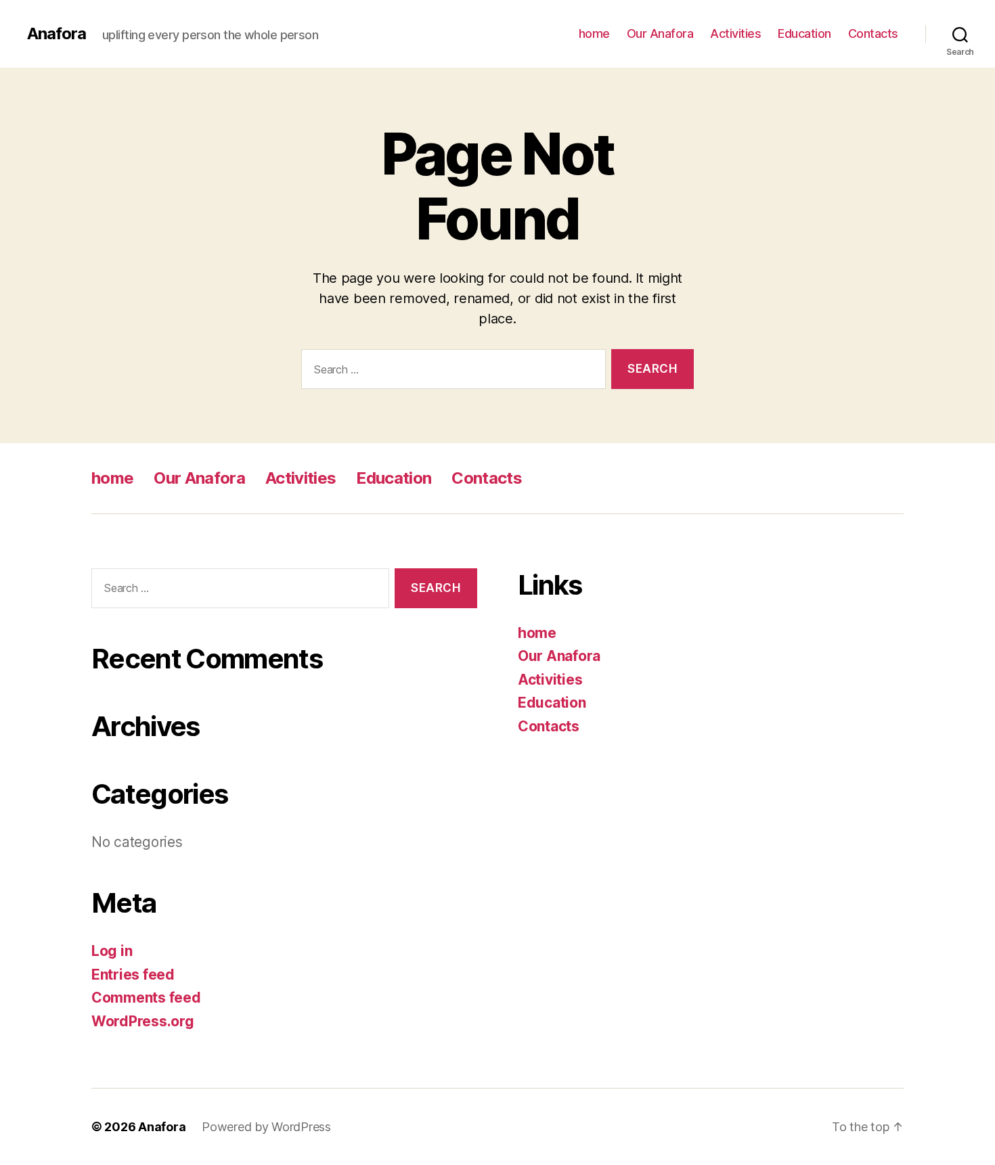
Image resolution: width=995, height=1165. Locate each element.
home (594, 33)
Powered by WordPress (266, 1127)
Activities (735, 33)
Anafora (56, 34)
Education (804, 33)
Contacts (873, 33)
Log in (111, 950)
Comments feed (146, 997)
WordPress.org (142, 1021)
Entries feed (133, 974)
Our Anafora (660, 33)
